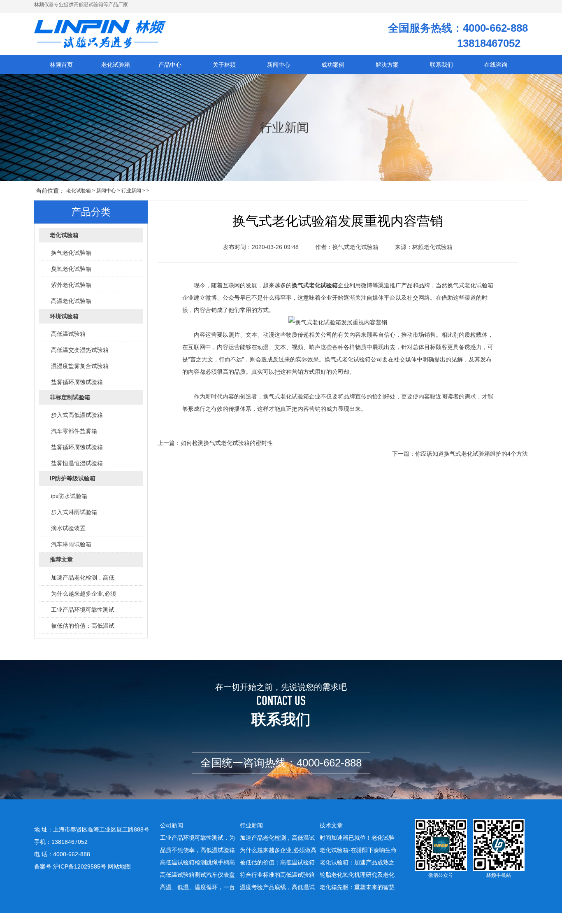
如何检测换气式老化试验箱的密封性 (227, 443)
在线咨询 (495, 64)
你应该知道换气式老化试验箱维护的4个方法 (471, 453)
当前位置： (50, 190)
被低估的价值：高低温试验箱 (277, 862)
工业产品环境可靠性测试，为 (197, 837)
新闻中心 (106, 190)
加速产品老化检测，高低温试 (277, 837)
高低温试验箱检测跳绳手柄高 (197, 862)
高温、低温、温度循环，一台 (197, 887)
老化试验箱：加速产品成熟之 (357, 862)
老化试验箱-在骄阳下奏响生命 (358, 850)
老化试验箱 (78, 190)
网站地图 (119, 866)
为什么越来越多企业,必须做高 (278, 850)
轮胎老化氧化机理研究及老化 (357, 874)
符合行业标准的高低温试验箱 (277, 874)
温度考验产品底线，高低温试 (277, 887)
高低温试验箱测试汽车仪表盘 (197, 874)
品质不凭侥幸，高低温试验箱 (197, 850)
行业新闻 (131, 190)
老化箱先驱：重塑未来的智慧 (357, 887)
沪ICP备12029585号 (79, 866)
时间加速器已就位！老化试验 (357, 837)
